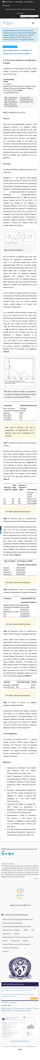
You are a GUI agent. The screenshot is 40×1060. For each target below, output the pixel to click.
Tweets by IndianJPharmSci (20, 1041)
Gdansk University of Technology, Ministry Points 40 (18, 937)
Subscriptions (29, 2)
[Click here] (20, 1049)
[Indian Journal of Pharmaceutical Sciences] (8, 23)
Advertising (19, 2)
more (36, 878)
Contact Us (6, 5)
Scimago (16, 933)
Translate (32, 17)
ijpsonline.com (19, 1046)
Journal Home (8, 2)
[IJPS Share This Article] (2, 854)
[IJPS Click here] (20, 1027)
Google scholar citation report (9, 1002)
